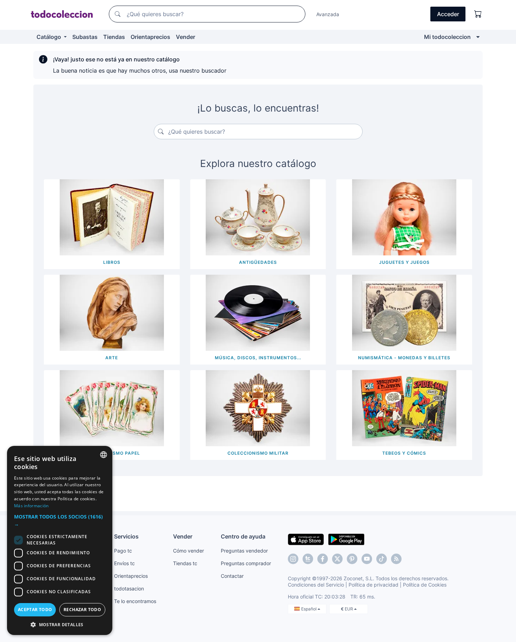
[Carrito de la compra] (478, 14)
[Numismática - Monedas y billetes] (404, 312)
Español (309, 608)
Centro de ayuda (243, 536)
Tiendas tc (185, 563)
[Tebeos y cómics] (404, 407)
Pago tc (123, 551)
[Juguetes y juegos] (404, 216)
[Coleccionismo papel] (112, 407)
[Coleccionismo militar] (258, 407)
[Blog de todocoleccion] (396, 559)
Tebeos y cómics (404, 453)
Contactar (232, 576)
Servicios (126, 536)
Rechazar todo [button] (82, 610)
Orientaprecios (150, 36)
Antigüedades (258, 262)
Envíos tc (124, 563)
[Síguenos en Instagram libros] (308, 559)
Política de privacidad (373, 585)
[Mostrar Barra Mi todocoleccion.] (478, 37)
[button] (59, 520)
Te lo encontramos (135, 601)
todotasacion (129, 588)
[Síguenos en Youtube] (367, 559)
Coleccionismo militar (258, 453)
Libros (111, 262)
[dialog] (59, 540)
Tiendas (114, 36)
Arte (111, 357)
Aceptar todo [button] (35, 610)
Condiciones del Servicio (316, 585)
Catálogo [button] (49, 36)
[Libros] (112, 216)
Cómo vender (188, 551)
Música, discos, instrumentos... (258, 357)
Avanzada (327, 14)
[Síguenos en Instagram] (293, 559)
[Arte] (112, 312)
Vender (185, 36)
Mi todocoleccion (447, 36)
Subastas (85, 36)
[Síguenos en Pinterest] (352, 559)
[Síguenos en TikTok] (381, 559)
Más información (31, 506)
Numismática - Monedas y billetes (404, 357)
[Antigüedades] (258, 216)
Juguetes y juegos (404, 262)
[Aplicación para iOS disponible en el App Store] (306, 538)
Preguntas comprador (246, 563)
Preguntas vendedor (244, 551)
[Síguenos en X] (337, 559)
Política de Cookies (424, 585)
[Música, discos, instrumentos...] (258, 312)
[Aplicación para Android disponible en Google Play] (346, 538)
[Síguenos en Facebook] (322, 559)
